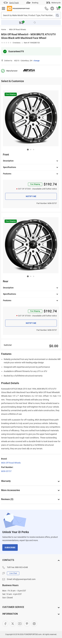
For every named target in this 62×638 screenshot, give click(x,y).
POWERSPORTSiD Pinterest (27, 624)
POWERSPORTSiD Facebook (5, 624)
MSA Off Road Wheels (17, 30)
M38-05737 (6, 471)
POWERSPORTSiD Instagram (34, 624)
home (3, 30)
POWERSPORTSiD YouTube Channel (20, 624)
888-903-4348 (21, 567)
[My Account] (52, 8)
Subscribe (10, 547)
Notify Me (31, 196)
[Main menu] (3, 8)
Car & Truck (14, 3)
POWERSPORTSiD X (13, 624)
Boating (35, 3)
